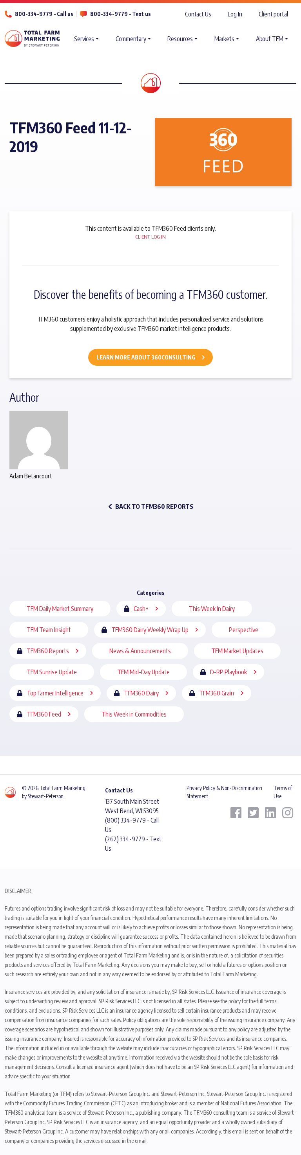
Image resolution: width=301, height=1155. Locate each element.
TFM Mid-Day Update (143, 672)
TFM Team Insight (49, 630)
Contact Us (198, 14)
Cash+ (141, 609)
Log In (235, 14)
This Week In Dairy (212, 609)
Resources (180, 39)
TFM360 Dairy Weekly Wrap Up (150, 630)
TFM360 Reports (48, 651)
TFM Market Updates (237, 651)
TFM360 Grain (216, 693)
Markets (224, 39)
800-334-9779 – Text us (120, 14)
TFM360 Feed (44, 714)
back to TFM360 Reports (154, 506)
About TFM (269, 39)
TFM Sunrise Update (52, 672)
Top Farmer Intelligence (55, 693)
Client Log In (150, 237)
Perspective (243, 630)
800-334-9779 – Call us (44, 14)
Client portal (273, 14)
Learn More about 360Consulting (145, 357)
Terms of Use (283, 792)
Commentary (131, 39)
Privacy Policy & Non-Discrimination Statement (224, 792)
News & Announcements (140, 651)
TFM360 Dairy (141, 693)
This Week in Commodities (134, 714)
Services (84, 39)
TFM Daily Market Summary (60, 609)
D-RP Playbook (228, 672)
